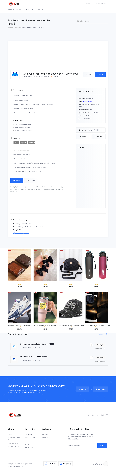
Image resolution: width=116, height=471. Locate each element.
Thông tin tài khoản (101, 3)
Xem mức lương (87, 101)
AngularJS (23, 142)
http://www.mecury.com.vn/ (21, 233)
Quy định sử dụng (13, 443)
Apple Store (52, 464)
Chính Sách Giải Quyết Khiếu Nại (14, 439)
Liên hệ (40, 9)
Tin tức (34, 9)
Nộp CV (100, 75)
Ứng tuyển (16, 180)
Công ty (26, 9)
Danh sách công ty (30, 437)
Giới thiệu (10, 434)
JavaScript (32, 142)
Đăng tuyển (101, 389)
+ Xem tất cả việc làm (101, 334)
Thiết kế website (12, 466)
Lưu (90, 75)
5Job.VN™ (16, 463)
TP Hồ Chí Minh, (27, 347)
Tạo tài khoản (46, 434)
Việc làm (18, 9)
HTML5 (16, 142)
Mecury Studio (28, 76)
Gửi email (32, 180)
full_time (37, 347)
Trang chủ (11, 9)
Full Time (55, 76)
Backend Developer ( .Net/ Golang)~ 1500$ (37, 344)
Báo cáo (99, 137)
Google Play (67, 464)
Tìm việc (83, 389)
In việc (84, 137)
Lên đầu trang (97, 464)
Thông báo (88, 3)
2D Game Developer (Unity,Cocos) (34, 357)
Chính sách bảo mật (13, 446)
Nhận (101, 446)
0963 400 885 (29, 447)
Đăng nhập (45, 437)
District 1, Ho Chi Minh (42, 76)
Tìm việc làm (28, 434)
